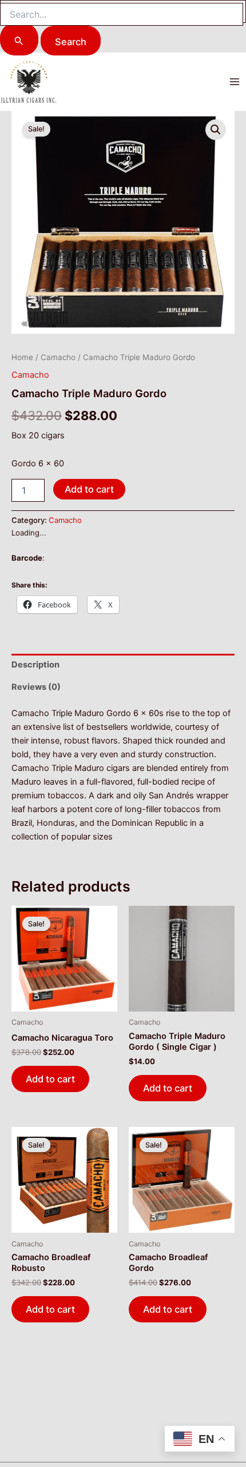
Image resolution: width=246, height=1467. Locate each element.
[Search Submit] (19, 40)
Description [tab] (35, 664)
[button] (215, 129)
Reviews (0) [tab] (36, 687)
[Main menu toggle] (234, 81)
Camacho (58, 357)
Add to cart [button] (50, 1079)
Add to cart (89, 489)
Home (22, 357)
